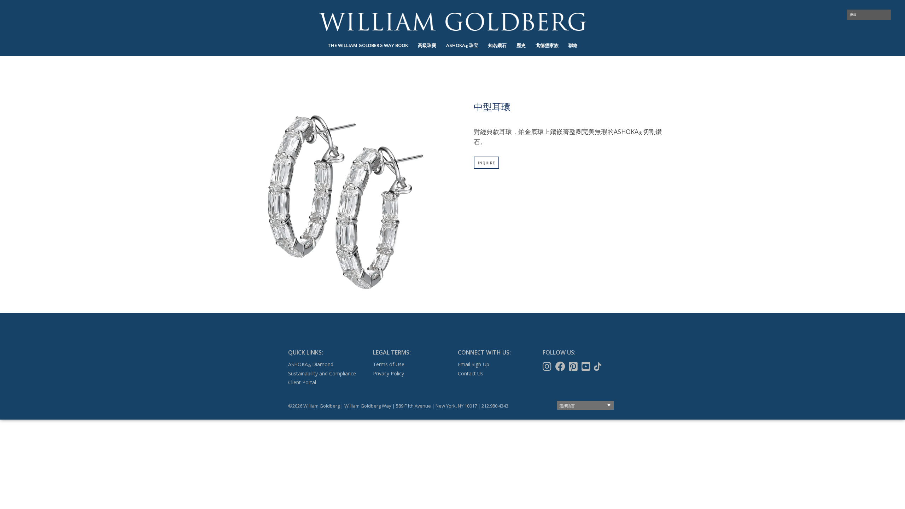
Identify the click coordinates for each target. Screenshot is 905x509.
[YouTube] (587, 366)
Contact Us (470, 373)
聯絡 (573, 45)
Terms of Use (388, 364)
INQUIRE (486, 162)
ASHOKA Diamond (310, 364)
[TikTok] (598, 366)
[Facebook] (561, 366)
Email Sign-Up (473, 364)
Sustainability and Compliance (322, 373)
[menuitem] (367, 45)
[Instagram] (548, 366)
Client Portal (302, 382)
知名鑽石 (497, 45)
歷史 (521, 45)
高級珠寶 (427, 45)
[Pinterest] (574, 366)
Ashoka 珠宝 (462, 45)
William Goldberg (452, 21)
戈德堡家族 (547, 45)
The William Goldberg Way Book (368, 45)
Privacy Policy (388, 373)
